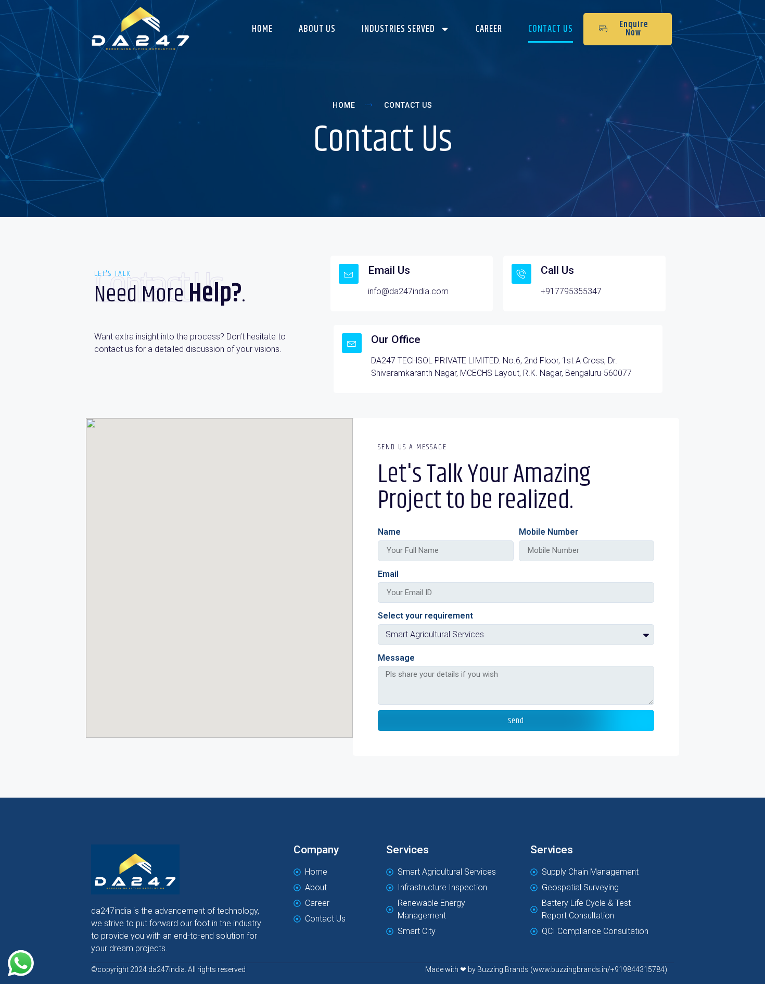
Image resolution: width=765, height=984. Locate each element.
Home (262, 29)
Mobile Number (548, 532)
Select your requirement (425, 616)
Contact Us (550, 29)
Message (396, 658)
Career (489, 29)
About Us (317, 29)
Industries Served (398, 29)
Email (388, 574)
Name (389, 532)
